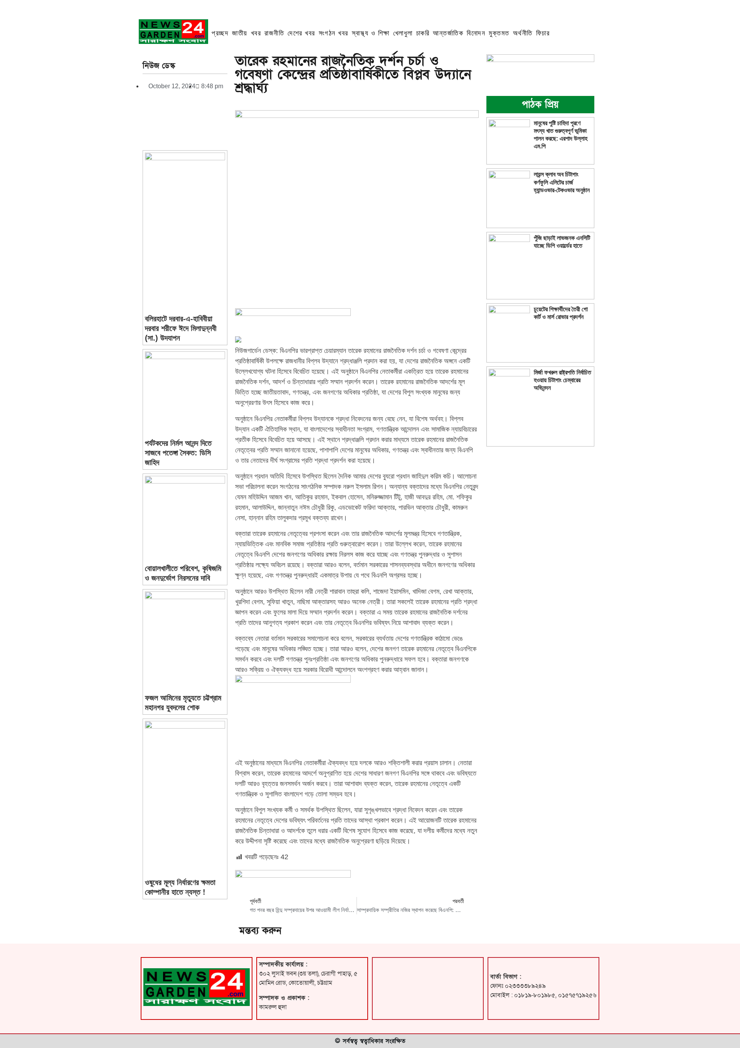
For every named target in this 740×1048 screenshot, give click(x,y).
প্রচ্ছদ (220, 33)
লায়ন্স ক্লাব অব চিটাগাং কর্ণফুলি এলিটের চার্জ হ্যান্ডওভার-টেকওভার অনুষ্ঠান (562, 182)
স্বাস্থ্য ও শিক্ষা (371, 33)
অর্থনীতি (523, 33)
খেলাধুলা (403, 33)
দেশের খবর (301, 33)
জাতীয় (239, 33)
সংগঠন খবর (333, 33)
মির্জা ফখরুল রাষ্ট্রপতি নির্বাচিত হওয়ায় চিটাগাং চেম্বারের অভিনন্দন (562, 380)
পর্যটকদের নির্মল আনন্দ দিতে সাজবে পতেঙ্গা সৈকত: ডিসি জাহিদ (178, 453)
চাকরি (423, 33)
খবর (256, 33)
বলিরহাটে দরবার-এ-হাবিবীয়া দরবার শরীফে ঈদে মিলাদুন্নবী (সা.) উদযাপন (181, 328)
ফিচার (543, 33)
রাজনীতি (274, 33)
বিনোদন (476, 33)
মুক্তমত (499, 33)
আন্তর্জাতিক (448, 33)
